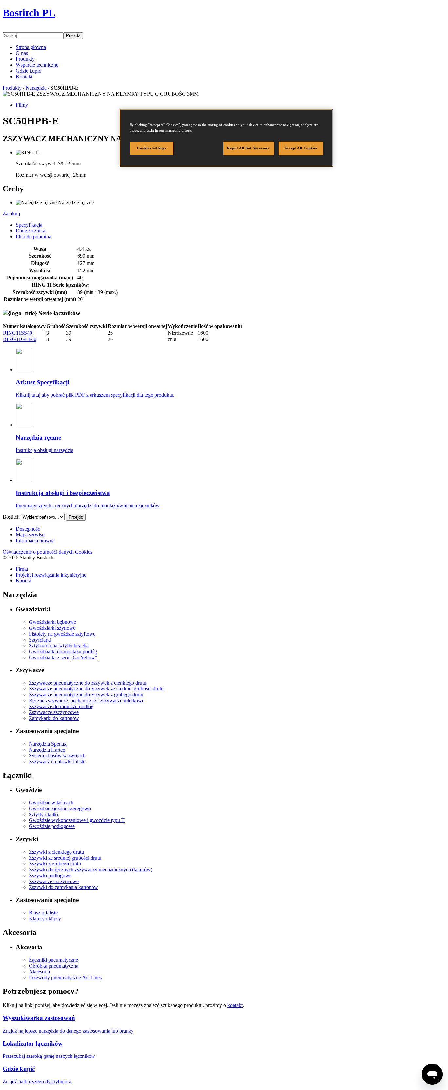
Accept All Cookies (300, 148)
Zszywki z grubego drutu (55, 863)
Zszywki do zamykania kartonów (63, 887)
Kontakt (24, 76)
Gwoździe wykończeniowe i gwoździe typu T (77, 820)
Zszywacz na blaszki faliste (57, 761)
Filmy (22, 105)
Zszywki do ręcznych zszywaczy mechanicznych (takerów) (90, 869)
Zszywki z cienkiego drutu (56, 852)
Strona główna (31, 47)
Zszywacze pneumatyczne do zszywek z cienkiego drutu (87, 683)
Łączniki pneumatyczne (53, 960)
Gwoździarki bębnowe (52, 622)
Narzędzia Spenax (48, 744)
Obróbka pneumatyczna (53, 966)
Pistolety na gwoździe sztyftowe (62, 634)
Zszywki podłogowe (50, 875)
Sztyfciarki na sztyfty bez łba (59, 645)
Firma (22, 569)
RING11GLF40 (19, 339)
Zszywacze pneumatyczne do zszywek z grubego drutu (86, 694)
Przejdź (73, 35)
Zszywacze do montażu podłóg (61, 706)
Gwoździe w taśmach (51, 802)
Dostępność (28, 529)
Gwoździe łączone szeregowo (60, 808)
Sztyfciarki (40, 640)
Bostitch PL (29, 13)
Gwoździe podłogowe (52, 826)
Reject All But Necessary (248, 148)
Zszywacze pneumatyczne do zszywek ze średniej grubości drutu (96, 688)
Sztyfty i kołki (43, 814)
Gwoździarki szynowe (52, 628)
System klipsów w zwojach (57, 755)
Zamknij (11, 213)
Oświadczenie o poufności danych (38, 552)
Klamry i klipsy (45, 918)
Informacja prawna (35, 540)
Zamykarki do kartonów (54, 718)
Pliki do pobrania (33, 236)
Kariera (23, 580)
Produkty (25, 59)
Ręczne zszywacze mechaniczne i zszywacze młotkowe (86, 700)
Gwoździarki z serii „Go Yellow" (63, 657)
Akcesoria (39, 971)
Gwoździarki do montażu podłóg (63, 651)
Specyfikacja (29, 225)
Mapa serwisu (30, 534)
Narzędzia (36, 88)
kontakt (235, 1005)
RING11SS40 (17, 333)
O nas (22, 53)
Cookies (83, 552)
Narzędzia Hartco (47, 749)
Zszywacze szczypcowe (54, 712)
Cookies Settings (151, 148)
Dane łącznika (30, 230)
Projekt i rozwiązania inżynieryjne (51, 575)
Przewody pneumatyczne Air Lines (65, 977)
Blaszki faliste (43, 912)
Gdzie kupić (28, 71)
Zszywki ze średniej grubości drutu (65, 858)
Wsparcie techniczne (37, 65)
